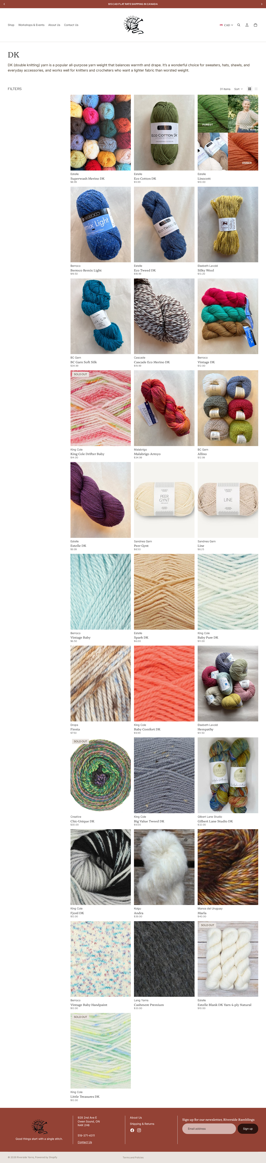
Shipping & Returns (142, 1123)
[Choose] (125, 164)
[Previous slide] (76, 132)
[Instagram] (139, 1130)
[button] (238, 89)
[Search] (238, 25)
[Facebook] (132, 1130)
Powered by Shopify (46, 1157)
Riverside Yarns (25, 1157)
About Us (136, 1117)
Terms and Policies (133, 1157)
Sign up (248, 1128)
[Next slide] (125, 132)
